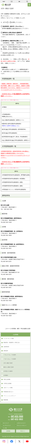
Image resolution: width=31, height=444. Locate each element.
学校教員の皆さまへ (8, 391)
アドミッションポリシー (9, 395)
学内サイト (22, 431)
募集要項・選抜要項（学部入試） (11, 342)
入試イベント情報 (7, 387)
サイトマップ (6, 423)
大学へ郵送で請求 (7, 363)
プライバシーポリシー (21, 425)
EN (19, 1)
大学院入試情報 (7, 383)
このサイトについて (21, 423)
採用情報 (8, 431)
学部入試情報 (6, 379)
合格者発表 (6, 346)
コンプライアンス (7, 425)
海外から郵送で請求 (8, 367)
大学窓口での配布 (7, 371)
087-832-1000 (17, 416)
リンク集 (5, 428)
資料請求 (5, 350)
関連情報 (5, 400)
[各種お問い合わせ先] (11, 1)
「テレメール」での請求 (9, 355)
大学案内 (5, 375)
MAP (4, 1)
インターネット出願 (8, 338)
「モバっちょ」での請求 (9, 359)
